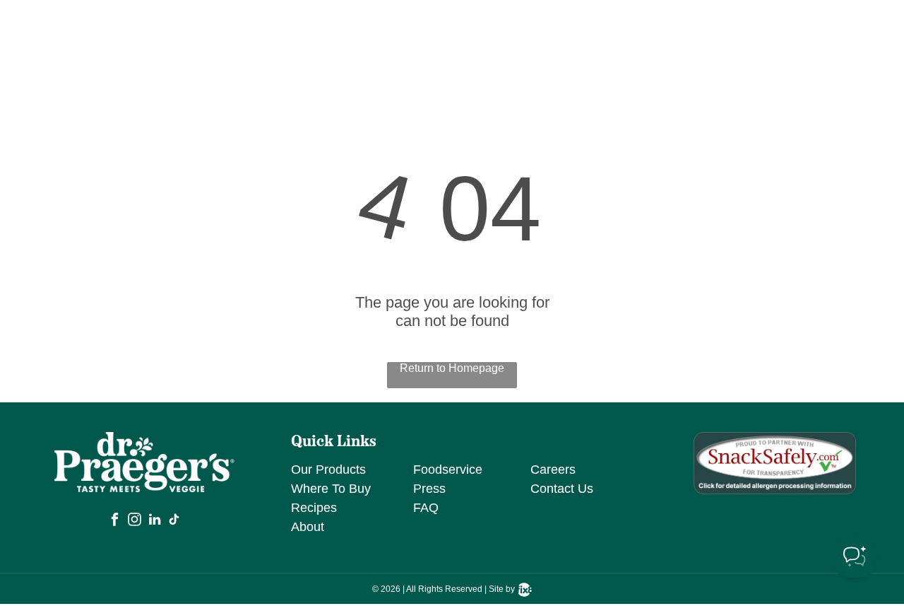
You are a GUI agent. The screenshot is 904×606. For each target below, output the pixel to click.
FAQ (426, 508)
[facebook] (115, 521)
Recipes (314, 508)
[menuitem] (425, 35)
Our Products (328, 469)
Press (429, 489)
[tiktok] (174, 521)
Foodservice (447, 469)
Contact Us (561, 489)
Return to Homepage (452, 368)
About (307, 527)
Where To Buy (331, 489)
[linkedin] (155, 521)
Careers (553, 469)
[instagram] (135, 521)
